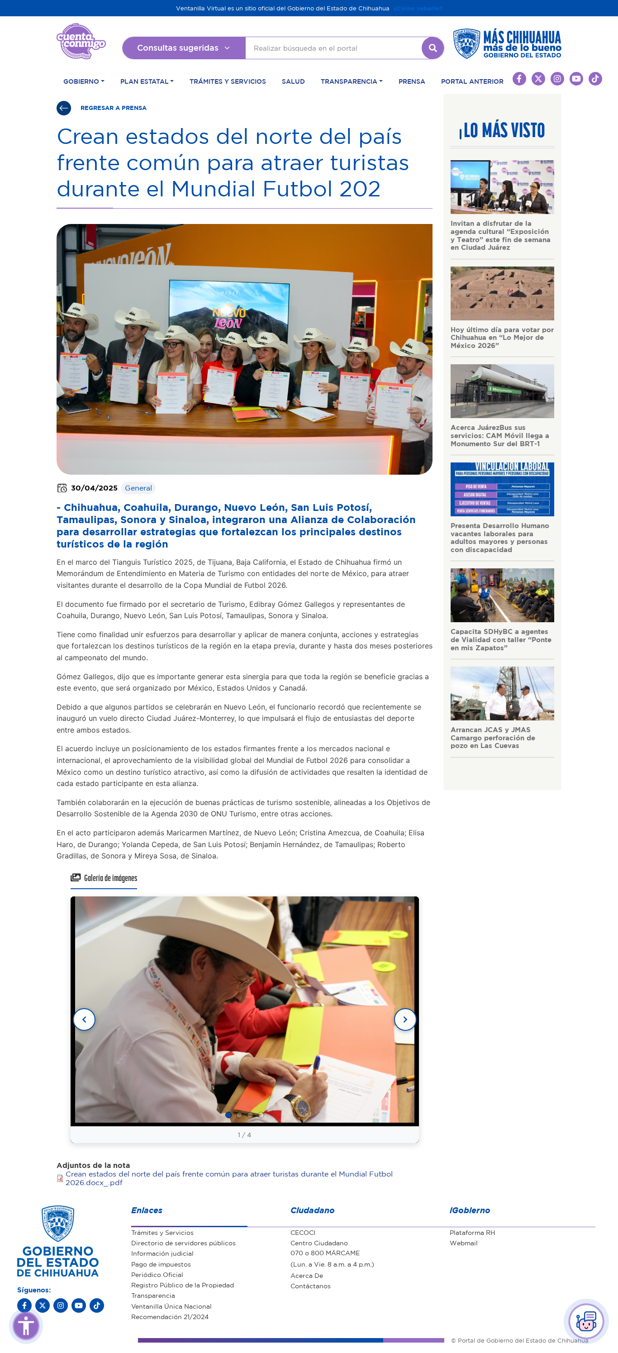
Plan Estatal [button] (144, 81)
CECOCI (302, 1232)
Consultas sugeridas (178, 47)
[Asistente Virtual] (586, 1321)
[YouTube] (78, 1305)
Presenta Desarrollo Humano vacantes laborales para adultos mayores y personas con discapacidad (500, 537)
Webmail (464, 1242)
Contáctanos (310, 1285)
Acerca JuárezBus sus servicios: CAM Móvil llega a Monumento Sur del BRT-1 (500, 435)
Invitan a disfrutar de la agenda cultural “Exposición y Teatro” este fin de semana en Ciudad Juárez (501, 235)
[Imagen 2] (239, 1115)
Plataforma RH (472, 1232)
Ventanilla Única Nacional (171, 1306)
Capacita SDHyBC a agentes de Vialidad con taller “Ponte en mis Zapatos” (501, 639)
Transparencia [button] (349, 81)
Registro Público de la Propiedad (182, 1285)
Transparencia (153, 1295)
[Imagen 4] (261, 1115)
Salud (293, 81)
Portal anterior (472, 81)
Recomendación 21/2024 (170, 1316)
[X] (42, 1305)
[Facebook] (24, 1305)
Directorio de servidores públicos (183, 1242)
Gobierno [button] (81, 81)
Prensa (412, 81)
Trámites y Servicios (228, 81)
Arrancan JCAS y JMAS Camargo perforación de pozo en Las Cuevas (493, 737)
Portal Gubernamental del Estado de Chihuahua (81, 30)
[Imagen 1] (228, 1115)
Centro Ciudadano (319, 1242)
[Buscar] (433, 48)
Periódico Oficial (157, 1274)
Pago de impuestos (161, 1264)
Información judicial (162, 1253)
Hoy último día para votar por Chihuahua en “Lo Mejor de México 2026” (502, 337)
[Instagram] (60, 1305)
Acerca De (306, 1275)
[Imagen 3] (250, 1115)
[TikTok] (97, 1305)
